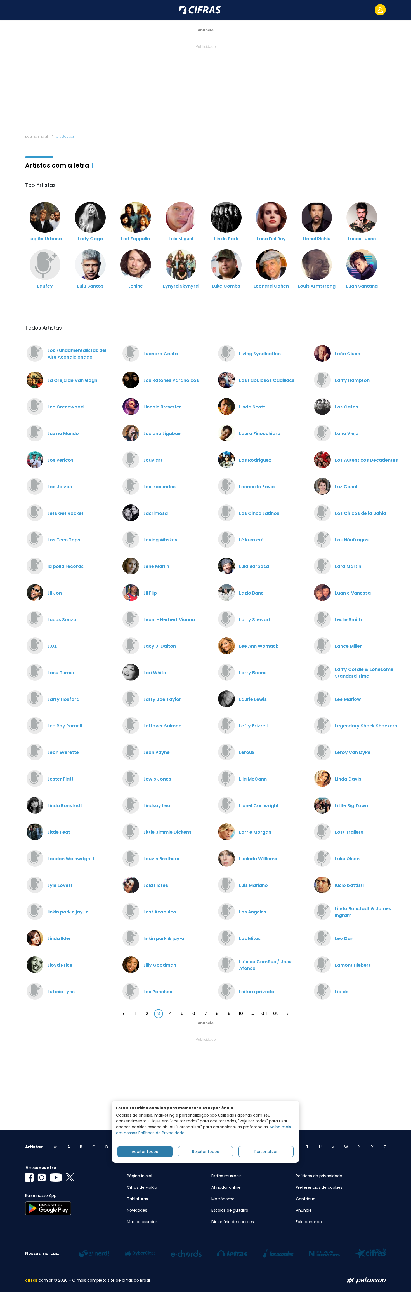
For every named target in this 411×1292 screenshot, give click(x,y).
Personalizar (266, 1151)
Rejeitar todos (205, 1151)
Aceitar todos (145, 1151)
